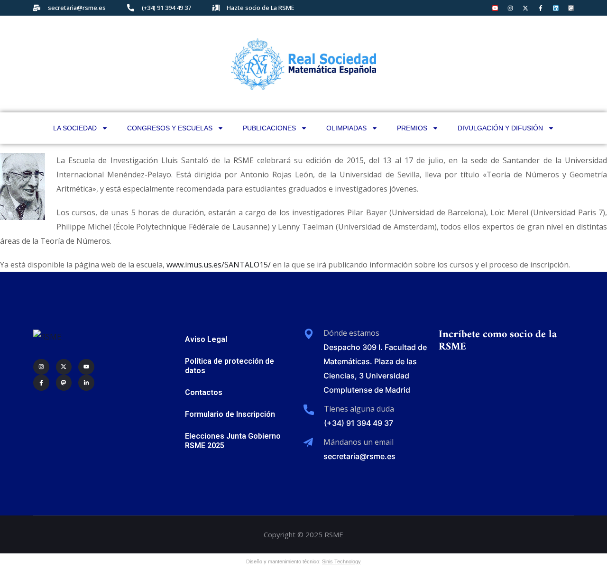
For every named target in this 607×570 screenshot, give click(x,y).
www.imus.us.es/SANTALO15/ (218, 264)
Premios (412, 128)
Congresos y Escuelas (169, 128)
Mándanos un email (358, 442)
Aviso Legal (206, 339)
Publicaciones (269, 128)
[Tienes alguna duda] (309, 410)
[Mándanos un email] (308, 442)
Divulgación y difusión (500, 128)
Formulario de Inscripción (230, 414)
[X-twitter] (525, 8)
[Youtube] (495, 8)
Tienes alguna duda (359, 409)
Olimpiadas (346, 128)
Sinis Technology (341, 561)
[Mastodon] (571, 8)
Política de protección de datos (229, 366)
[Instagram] (510, 8)
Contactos (203, 392)
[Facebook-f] (540, 8)
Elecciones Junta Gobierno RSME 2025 (233, 441)
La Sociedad (75, 128)
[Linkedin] (556, 8)
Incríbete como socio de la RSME (498, 340)
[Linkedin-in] (86, 383)
